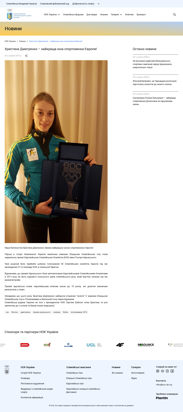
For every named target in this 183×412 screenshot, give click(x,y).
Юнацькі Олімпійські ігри (79, 378)
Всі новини (117, 373)
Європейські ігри (74, 383)
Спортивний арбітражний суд (54, 3)
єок (7, 312)
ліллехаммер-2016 (79, 312)
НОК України (50, 14)
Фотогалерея (137, 373)
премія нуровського (42, 312)
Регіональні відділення (32, 383)
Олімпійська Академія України (21, 3)
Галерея (115, 14)
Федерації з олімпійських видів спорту (37, 390)
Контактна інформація (32, 397)
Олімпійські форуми (73, 14)
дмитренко (25, 312)
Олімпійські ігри (74, 373)
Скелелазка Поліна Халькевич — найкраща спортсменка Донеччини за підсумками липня (154, 101)
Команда (25, 378)
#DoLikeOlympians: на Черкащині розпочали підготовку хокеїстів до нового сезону (154, 83)
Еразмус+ (141, 14)
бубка (65, 312)
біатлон (14, 312)
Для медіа (92, 14)
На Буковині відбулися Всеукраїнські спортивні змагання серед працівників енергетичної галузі (152, 64)
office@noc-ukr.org (164, 385)
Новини (104, 14)
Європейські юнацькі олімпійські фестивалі (83, 390)
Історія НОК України (31, 373)
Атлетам (129, 14)
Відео (134, 378)
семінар (56, 312)
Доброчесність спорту (83, 3)
